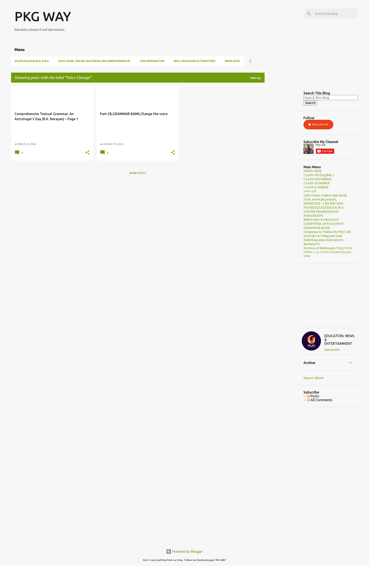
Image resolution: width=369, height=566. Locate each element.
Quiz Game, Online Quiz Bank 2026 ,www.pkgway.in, (94, 61)
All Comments (321, 400)
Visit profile (332, 349)
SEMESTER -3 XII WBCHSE (323, 203)
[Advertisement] (300, 112)
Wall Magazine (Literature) (194, 61)
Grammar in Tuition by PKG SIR (327, 232)
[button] (87, 153)
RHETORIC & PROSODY (321, 220)
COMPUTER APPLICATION (323, 224)
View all (255, 78)
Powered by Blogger (187, 551)
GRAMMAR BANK (316, 228)
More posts (137, 173)
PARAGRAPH (313, 216)
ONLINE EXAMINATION (320, 212)
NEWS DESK (232, 61)
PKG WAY (43, 16)
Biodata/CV (311, 244)
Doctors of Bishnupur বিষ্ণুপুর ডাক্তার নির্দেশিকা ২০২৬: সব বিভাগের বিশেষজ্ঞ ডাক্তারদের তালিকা (327, 252)
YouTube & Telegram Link (323, 236)
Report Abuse (313, 378)
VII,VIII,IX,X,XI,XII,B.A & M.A (32, 61)
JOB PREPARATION (152, 61)
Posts (314, 396)
